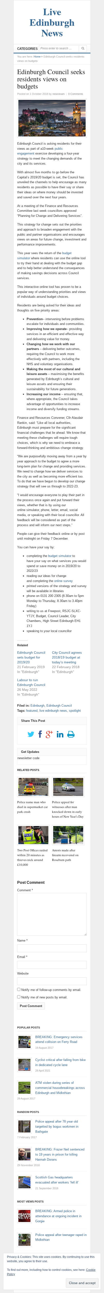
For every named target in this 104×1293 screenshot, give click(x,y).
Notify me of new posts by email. (44, 997)
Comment (25, 890)
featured (31, 710)
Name (22, 940)
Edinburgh (37, 705)
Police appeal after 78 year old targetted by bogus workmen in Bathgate (56, 1126)
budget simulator (60, 556)
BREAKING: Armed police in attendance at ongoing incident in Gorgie (58, 1216)
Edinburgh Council (59, 705)
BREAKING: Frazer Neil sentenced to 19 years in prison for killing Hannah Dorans (59, 1154)
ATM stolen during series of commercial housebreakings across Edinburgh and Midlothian (60, 1088)
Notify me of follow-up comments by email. (51, 990)
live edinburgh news (53, 710)
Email (22, 957)
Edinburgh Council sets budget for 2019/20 (31, 657)
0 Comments (75, 93)
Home (37, 56)
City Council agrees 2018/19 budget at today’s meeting (67, 657)
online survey (63, 581)
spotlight (75, 710)
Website (23, 973)
